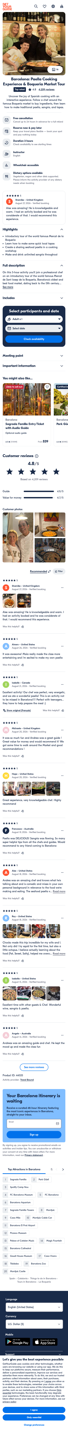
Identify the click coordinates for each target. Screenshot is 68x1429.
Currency (11, 1316)
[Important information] (61, 366)
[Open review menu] (62, 587)
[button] (41, 90)
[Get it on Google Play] (17, 1342)
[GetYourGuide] (7, 6)
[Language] (53, 6)
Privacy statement (34, 1155)
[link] (27, 414)
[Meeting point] (61, 355)
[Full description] (61, 265)
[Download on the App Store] (45, 1342)
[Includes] (61, 298)
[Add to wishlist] (47, 387)
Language (11, 1299)
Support (9, 1354)
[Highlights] (61, 229)
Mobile (9, 1334)
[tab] (24, 1169)
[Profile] (61, 6)
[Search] (36, 6)
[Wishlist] (44, 6)
